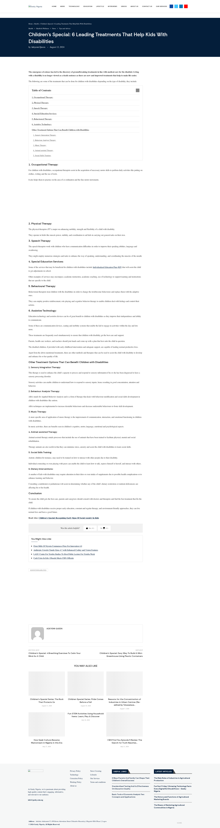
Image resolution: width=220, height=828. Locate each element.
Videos (124, 6)
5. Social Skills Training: (42, 155)
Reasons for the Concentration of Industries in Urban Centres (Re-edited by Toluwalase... (124, 702)
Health (36, 24)
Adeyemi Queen (38, 47)
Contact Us (147, 6)
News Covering (95, 771)
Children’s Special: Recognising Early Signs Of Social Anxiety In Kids (69, 517)
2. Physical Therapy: (40, 102)
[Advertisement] (86, 201)
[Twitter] (176, 6)
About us (73, 786)
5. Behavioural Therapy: (42, 119)
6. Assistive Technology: (42, 124)
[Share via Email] (64, 64)
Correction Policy (76, 778)
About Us (134, 6)
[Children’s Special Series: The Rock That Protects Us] (47, 683)
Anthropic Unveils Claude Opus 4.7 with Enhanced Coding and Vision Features (65, 550)
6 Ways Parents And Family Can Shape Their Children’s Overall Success (131, 779)
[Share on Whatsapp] (52, 64)
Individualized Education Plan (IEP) (107, 267)
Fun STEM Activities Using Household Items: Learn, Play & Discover (86, 715)
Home (54, 6)
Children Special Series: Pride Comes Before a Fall (85, 700)
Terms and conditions (98, 782)
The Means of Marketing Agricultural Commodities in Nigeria (169, 806)
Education (87, 6)
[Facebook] (171, 6)
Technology (74, 6)
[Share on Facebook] (40, 64)
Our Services (161, 6)
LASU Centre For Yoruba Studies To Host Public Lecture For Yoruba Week (64, 554)
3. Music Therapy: (39, 145)
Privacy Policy (75, 771)
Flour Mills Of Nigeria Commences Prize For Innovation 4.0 (57, 546)
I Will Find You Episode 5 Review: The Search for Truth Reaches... (124, 741)
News (62, 6)
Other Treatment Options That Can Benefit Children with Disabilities (60, 129)
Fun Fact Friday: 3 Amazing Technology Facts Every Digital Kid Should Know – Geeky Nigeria (172, 788)
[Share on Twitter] (46, 64)
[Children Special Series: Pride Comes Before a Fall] (85, 683)
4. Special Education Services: (44, 113)
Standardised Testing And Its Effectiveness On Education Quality (130, 787)
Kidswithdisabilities (38, 570)
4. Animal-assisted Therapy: (43, 150)
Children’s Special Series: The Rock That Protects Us (46, 700)
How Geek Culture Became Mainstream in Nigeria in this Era (46, 741)
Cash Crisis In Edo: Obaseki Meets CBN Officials (53, 558)
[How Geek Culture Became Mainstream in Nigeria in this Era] (47, 724)
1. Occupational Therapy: (42, 97)
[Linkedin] (181, 6)
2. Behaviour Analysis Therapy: (44, 140)
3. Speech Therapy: (40, 108)
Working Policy (75, 782)
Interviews (112, 6)
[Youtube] (186, 6)
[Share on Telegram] (58, 64)
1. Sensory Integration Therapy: (44, 135)
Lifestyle (100, 6)
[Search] (190, 6)
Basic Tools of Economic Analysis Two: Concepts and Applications (128, 795)
